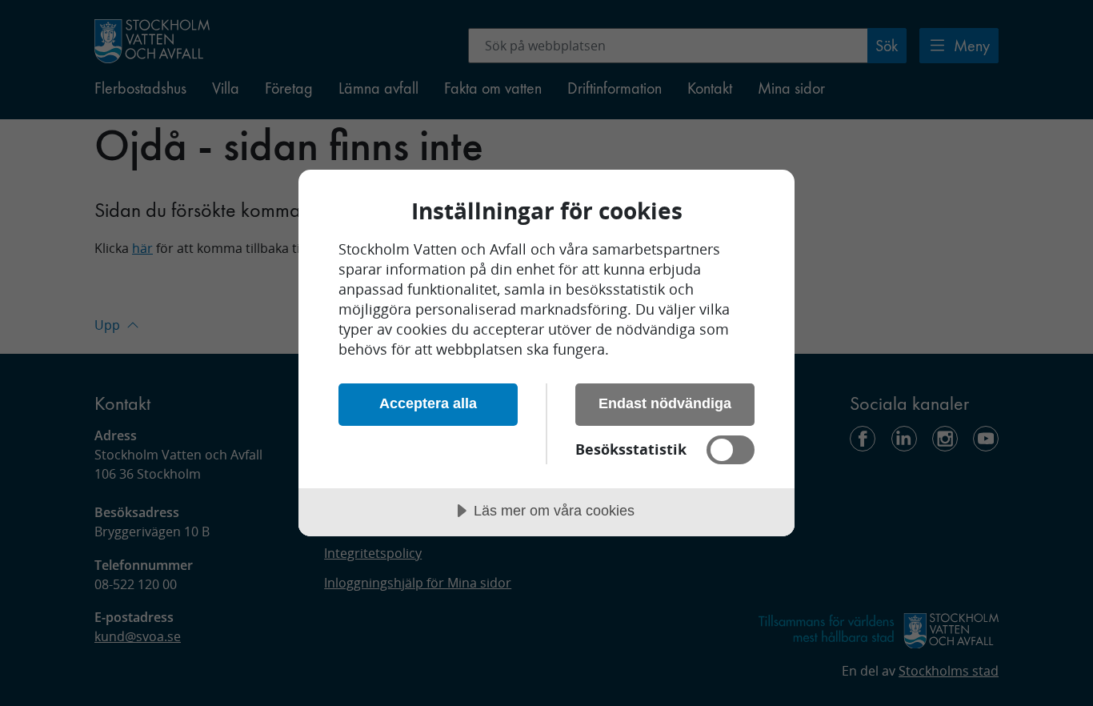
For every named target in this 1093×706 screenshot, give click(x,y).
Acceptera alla (428, 403)
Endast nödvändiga (665, 403)
